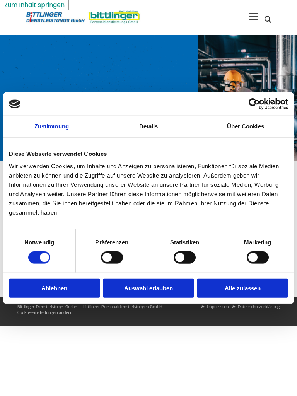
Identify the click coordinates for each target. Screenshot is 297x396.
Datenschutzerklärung (259, 307)
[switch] (112, 257)
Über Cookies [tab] (245, 126)
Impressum (218, 307)
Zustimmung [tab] (51, 126)
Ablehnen (54, 288)
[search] (268, 19)
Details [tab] (148, 126)
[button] (253, 17)
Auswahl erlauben (148, 288)
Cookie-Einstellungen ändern (44, 313)
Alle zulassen (243, 288)
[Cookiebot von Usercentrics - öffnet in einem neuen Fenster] (254, 104)
